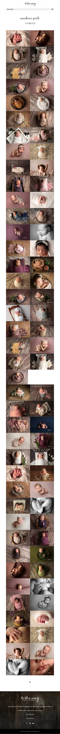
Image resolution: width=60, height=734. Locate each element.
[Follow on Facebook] (27, 723)
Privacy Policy (30, 718)
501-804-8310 (30, 714)
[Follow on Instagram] (30, 723)
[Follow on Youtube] (33, 723)
